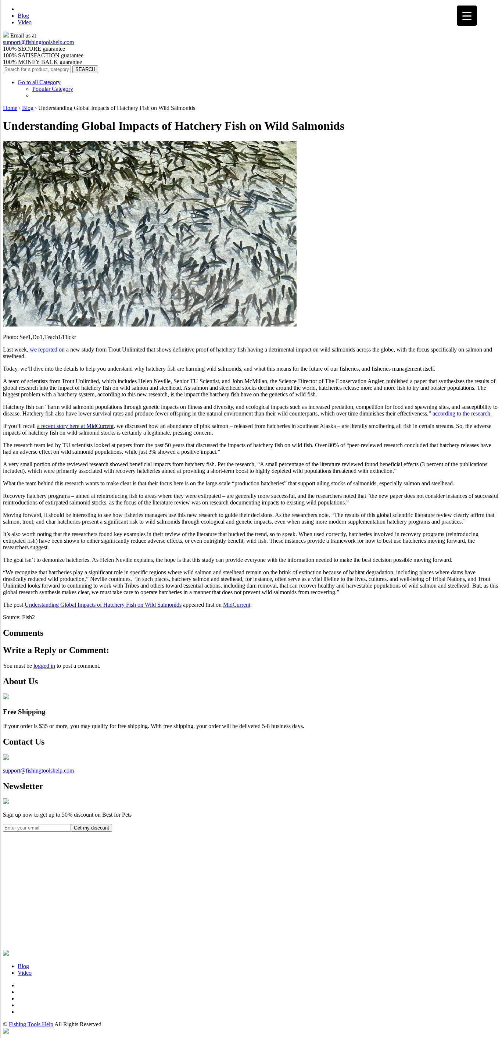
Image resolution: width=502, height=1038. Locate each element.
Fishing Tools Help (31, 1024)
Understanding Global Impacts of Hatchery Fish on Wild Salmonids (103, 605)
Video (25, 22)
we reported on (47, 349)
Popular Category (52, 89)
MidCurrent (236, 605)
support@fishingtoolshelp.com (38, 42)
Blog (23, 16)
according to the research (461, 413)
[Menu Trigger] (467, 16)
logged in (44, 666)
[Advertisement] (58, 902)
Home (10, 108)
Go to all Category (39, 82)
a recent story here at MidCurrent (75, 426)
